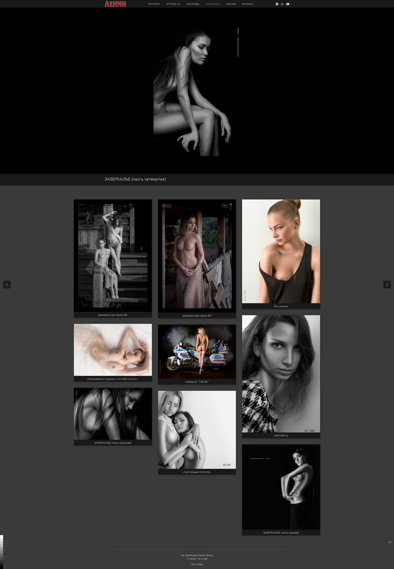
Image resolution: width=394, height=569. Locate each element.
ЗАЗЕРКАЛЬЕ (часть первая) (281, 532)
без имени (281, 306)
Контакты (247, 3)
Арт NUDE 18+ (173, 3)
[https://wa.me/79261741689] (282, 4)
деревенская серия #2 (197, 315)
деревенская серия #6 (112, 314)
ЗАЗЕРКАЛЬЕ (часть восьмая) (112, 442)
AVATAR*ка (281, 435)
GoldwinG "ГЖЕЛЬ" (197, 381)
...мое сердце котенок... (197, 471)
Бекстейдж (193, 3)
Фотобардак (212, 3)
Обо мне (231, 3)
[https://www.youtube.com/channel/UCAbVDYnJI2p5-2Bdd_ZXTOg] (287, 4)
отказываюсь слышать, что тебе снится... (113, 378)
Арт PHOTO (154, 3)
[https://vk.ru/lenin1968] (277, 4)
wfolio (200, 564)
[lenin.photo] (115, 4)
